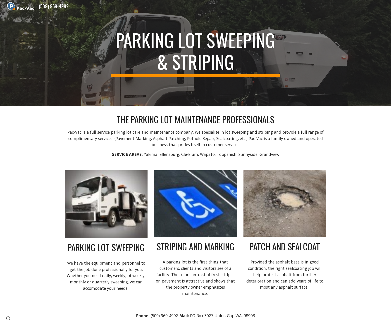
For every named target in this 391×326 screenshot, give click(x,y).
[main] (195, 53)
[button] (8, 318)
